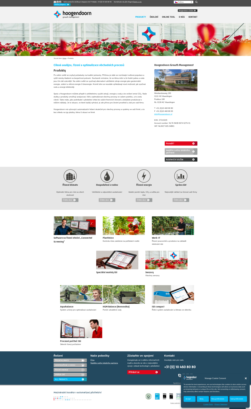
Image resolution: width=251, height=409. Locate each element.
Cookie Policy (208, 404)
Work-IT (156, 238)
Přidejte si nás (137, 2)
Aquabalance (66, 306)
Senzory (149, 272)
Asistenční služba (174, 159)
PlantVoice (108, 238)
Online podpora (60, 5)
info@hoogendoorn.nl (163, 114)
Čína (92, 360)
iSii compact (158, 306)
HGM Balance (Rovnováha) (116, 306)
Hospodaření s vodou (107, 184)
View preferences (217, 399)
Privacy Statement (221, 404)
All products (61, 379)
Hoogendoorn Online (186, 11)
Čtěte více (67, 200)
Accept (188, 399)
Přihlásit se (134, 372)
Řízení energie (144, 184)
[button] (245, 378)
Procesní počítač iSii (70, 341)
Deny (201, 399)
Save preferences (236, 399)
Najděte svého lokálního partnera (178, 151)
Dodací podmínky (175, 403)
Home (64, 58)
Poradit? (170, 143)
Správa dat (180, 184)
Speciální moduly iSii (106, 272)
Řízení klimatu (70, 184)
